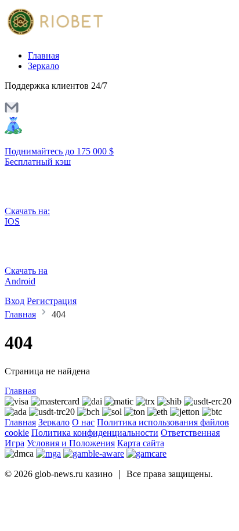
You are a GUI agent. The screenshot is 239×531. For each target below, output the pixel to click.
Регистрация (52, 301)
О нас (83, 422)
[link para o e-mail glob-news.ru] (12, 111)
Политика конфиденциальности (94, 433)
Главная (43, 55)
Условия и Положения (71, 443)
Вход (14, 301)
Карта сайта (140, 443)
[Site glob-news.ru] (54, 36)
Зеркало (43, 66)
